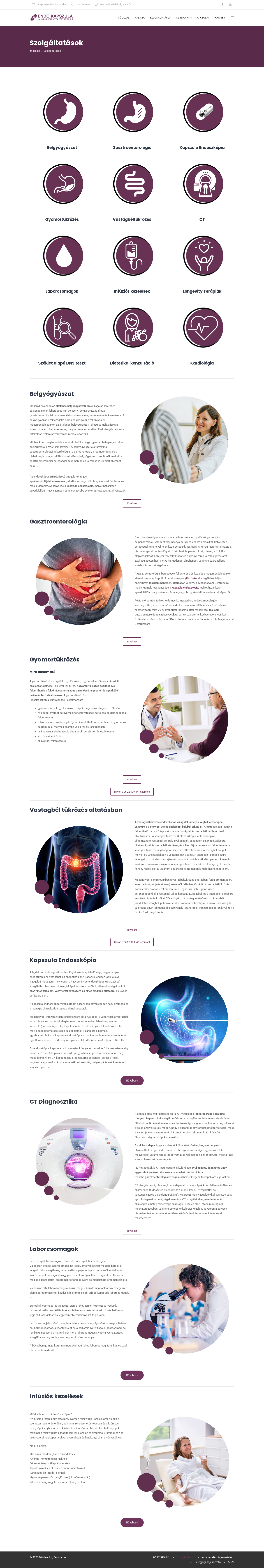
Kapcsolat (202, 17)
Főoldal (123, 17)
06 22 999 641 (83, 4)
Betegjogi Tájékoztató (207, 1562)
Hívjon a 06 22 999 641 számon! (132, 791)
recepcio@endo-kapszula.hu (51, 4)
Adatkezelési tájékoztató (217, 1557)
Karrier (220, 17)
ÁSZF (231, 1562)
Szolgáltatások (160, 17)
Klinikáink (183, 17)
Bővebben (132, 503)
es (192, 578)
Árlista (140, 17)
